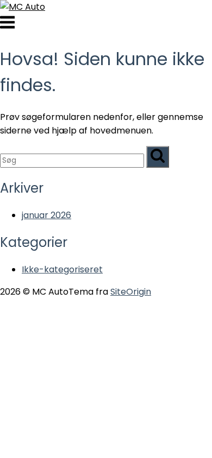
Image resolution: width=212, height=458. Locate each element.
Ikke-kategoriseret (62, 269)
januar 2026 (46, 215)
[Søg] (157, 157)
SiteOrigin (130, 291)
